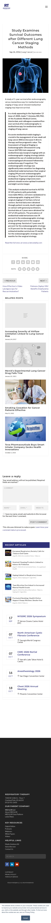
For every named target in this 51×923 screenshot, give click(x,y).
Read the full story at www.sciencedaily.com (23, 242)
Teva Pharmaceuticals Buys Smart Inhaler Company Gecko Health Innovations (24, 447)
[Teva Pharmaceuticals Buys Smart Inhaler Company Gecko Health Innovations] (25, 429)
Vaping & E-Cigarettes (29, 578)
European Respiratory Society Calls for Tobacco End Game (28, 552)
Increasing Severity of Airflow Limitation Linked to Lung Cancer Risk (24, 333)
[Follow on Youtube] (17, 864)
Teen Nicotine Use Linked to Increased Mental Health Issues (28, 586)
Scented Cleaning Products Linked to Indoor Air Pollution (28, 563)
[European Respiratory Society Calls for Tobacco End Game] (8, 553)
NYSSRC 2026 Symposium (31, 616)
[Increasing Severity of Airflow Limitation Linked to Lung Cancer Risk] (25, 315)
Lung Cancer (27, 52)
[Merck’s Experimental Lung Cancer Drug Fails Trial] (25, 355)
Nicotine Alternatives (29, 590)
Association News (28, 556)
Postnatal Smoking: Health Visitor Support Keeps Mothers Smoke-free (27, 599)
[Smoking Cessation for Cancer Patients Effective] (25, 392)
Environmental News (29, 567)
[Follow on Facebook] (7, 864)
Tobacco (37, 556)
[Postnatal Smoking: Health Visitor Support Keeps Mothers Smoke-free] (8, 600)
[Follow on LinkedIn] (12, 864)
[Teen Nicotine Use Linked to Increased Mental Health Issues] (8, 587)
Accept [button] (25, 918)
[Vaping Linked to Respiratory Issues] (8, 577)
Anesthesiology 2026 (28, 671)
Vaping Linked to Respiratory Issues (27, 575)
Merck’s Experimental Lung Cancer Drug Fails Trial (25, 372)
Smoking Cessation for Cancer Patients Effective (22, 409)
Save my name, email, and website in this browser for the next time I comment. (25, 515)
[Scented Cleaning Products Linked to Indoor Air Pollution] (8, 564)
